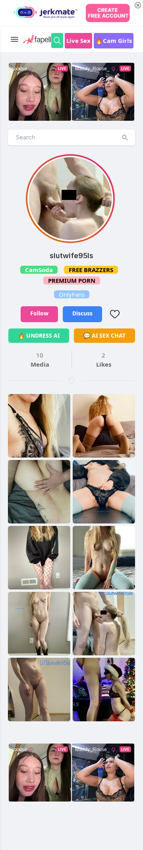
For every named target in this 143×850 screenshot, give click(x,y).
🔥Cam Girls (113, 40)
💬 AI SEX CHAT (104, 335)
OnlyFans (72, 294)
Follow (39, 313)
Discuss (82, 313)
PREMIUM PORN (71, 280)
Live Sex (78, 40)
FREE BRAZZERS (91, 270)
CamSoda (39, 270)
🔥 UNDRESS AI (39, 335)
